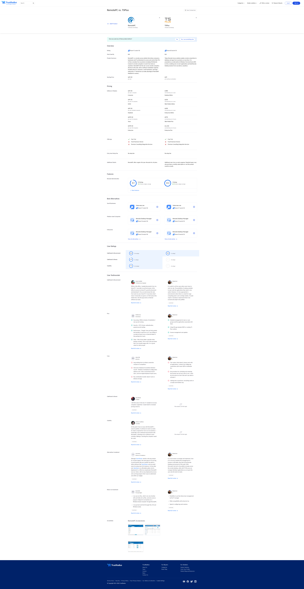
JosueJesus (138, 453)
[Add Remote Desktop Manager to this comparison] (157, 220)
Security (118, 580)
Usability (109, 266)
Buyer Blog (164, 569)
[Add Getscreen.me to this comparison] (157, 207)
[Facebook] (188, 581)
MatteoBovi (174, 281)
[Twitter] (191, 581)
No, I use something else (187, 39)
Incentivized (171, 335)
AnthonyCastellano (140, 421)
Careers (144, 571)
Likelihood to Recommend (113, 253)
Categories (240, 3)
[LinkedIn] (195, 581)
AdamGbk (138, 357)
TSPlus (167, 26)
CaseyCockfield (139, 281)
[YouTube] (184, 581)
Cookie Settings (161, 580)
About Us (144, 567)
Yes (177, 39)
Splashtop (136, 468)
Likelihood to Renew (112, 259)
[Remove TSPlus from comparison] (196, 17)
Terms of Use (110, 580)
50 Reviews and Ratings (133, 27)
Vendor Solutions (184, 567)
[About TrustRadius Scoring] (129, 50)
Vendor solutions (251, 3)
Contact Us (145, 575)
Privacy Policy (124, 580)
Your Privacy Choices (135, 580)
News (143, 573)
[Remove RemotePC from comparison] (159, 17)
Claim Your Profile (185, 569)
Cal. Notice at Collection (148, 580)
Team (143, 569)
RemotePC (132, 26)
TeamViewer (139, 458)
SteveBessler (138, 397)
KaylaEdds (138, 491)
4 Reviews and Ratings (169, 27)
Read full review (135, 302)
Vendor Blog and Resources (187, 571)
